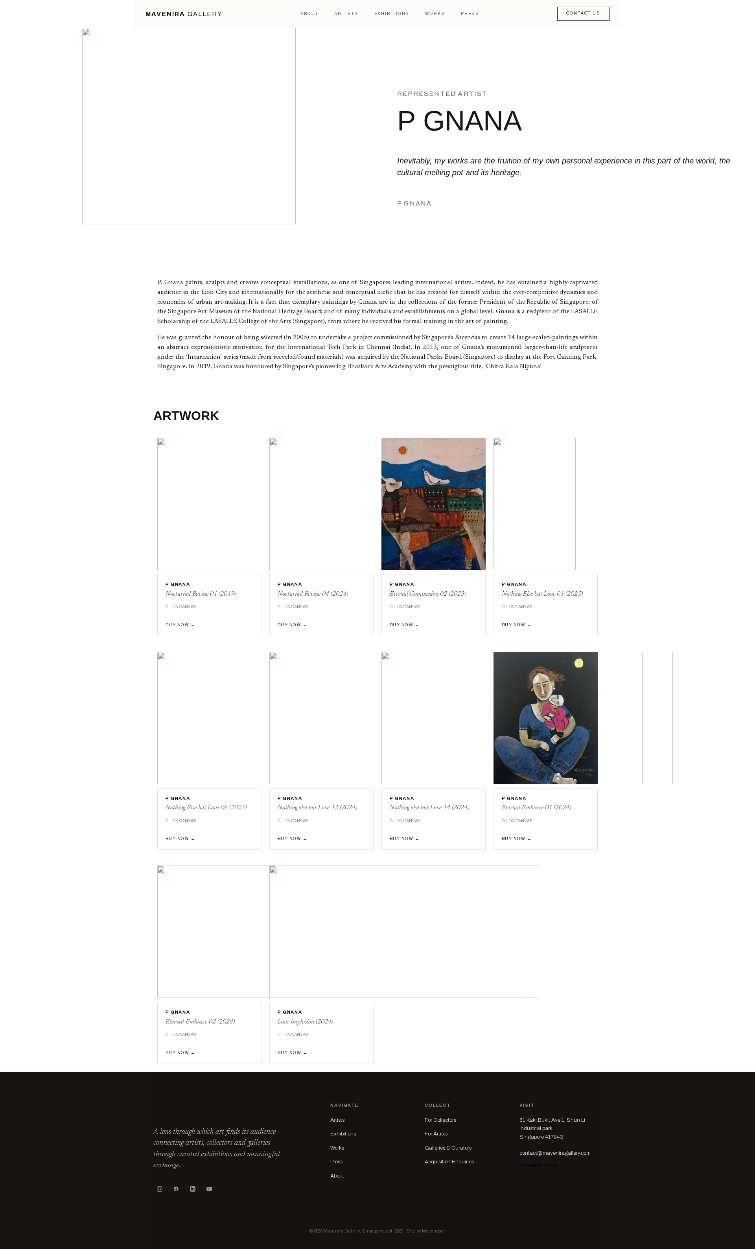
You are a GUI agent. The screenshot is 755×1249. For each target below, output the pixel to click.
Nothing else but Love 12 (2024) (317, 808)
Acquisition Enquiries (449, 1162)
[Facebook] (176, 1189)
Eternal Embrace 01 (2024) (536, 808)
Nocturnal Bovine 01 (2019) (201, 594)
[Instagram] (159, 1189)
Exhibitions (392, 13)
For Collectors (440, 1120)
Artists (346, 13)
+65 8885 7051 (538, 1165)
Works (435, 13)
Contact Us (583, 13)
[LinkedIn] (192, 1189)
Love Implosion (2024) (305, 1022)
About (309, 13)
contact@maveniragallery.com (555, 1153)
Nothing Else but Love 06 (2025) (206, 808)
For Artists (436, 1134)
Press (470, 13)
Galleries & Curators (448, 1148)
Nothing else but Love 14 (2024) (429, 808)
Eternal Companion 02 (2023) (428, 594)
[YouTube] (209, 1189)
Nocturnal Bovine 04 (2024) (313, 594)
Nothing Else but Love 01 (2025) (542, 594)
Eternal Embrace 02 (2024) (200, 1022)
